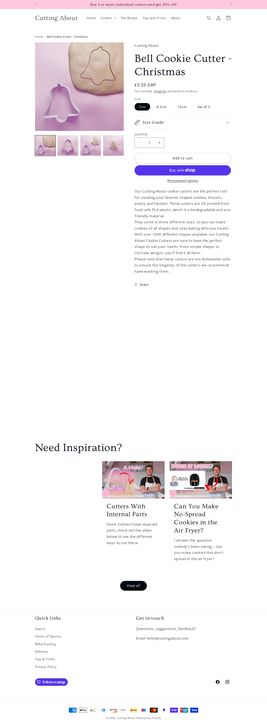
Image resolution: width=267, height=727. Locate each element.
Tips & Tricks (45, 659)
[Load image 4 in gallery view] (113, 145)
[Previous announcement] (36, 4)
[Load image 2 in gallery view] (68, 145)
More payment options (182, 180)
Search (40, 629)
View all (133, 585)
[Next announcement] (230, 4)
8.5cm (162, 106)
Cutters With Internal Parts (127, 510)
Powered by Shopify (148, 718)
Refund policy (45, 644)
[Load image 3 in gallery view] (90, 145)
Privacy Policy (46, 667)
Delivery (41, 651)
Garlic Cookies (64, 471)
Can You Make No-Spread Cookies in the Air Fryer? (196, 518)
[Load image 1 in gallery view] (45, 145)
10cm (182, 106)
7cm (142, 106)
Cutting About (126, 718)
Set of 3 (204, 106)
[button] (108, 17)
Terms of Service (48, 636)
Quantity (141, 134)
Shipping (160, 91)
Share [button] (144, 284)
